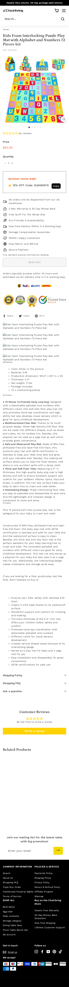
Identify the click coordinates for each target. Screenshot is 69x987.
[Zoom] (64, 119)
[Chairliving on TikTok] (60, 951)
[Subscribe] (58, 851)
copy (56, 186)
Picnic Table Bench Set (15, 930)
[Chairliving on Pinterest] (54, 951)
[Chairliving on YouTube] (48, 951)
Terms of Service (12, 896)
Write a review (34, 731)
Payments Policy (43, 873)
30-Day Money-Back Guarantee (45, 917)
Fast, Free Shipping (44, 923)
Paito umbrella (11, 916)
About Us (8, 878)
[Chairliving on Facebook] (42, 951)
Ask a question (12, 691)
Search (6, 873)
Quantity (8, 156)
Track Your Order (12, 887)
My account (9, 934)
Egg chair (8, 911)
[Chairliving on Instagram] (36, 951)
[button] (10, 133)
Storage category (12, 921)
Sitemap (38, 896)
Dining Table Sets (12, 925)
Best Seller (9, 907)
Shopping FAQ (12, 683)
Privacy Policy (42, 882)
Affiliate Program (43, 891)
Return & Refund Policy (47, 887)
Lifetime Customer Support (49, 927)
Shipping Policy (12, 675)
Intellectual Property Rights (18, 891)
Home (6, 29)
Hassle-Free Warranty (46, 910)
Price (6, 141)
